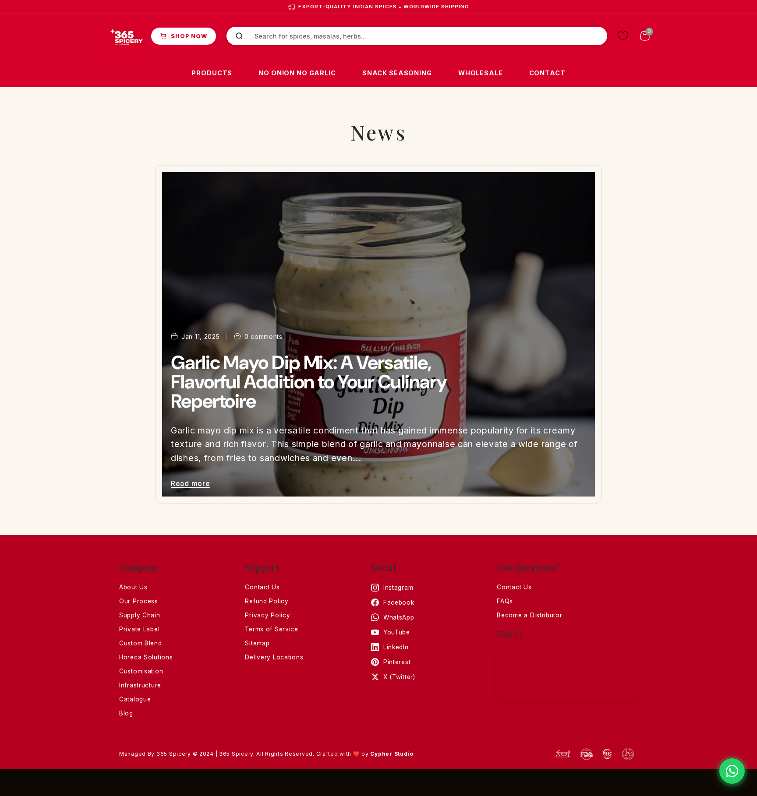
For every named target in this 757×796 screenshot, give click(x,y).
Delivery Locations (274, 657)
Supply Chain (139, 615)
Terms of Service (271, 629)
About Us (133, 587)
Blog (126, 713)
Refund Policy (266, 601)
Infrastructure (140, 685)
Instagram (398, 587)
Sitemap (257, 643)
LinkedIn (396, 647)
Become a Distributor (529, 615)
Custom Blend (140, 643)
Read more (190, 483)
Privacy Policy (267, 615)
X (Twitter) (399, 676)
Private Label (139, 629)
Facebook (398, 602)
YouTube (396, 632)
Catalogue (135, 699)
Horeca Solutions (146, 657)
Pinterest (396, 662)
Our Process (138, 601)
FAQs (505, 601)
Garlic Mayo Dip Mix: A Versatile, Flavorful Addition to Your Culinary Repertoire (309, 381)
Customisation (141, 671)
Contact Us (262, 587)
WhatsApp (398, 617)
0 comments (263, 336)
